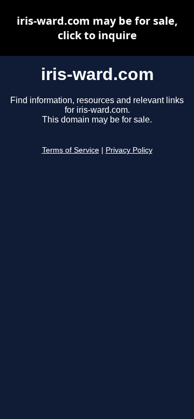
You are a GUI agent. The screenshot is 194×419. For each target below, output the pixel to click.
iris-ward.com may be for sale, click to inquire (97, 27)
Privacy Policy (129, 150)
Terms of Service (70, 150)
